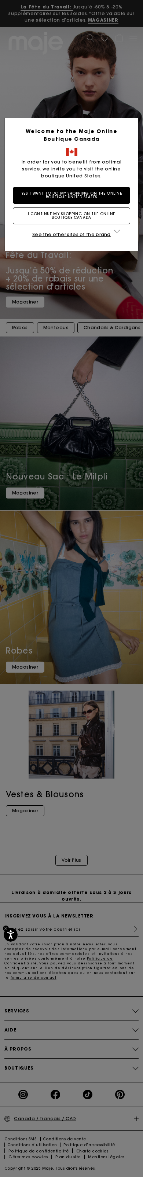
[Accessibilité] (11, 935)
